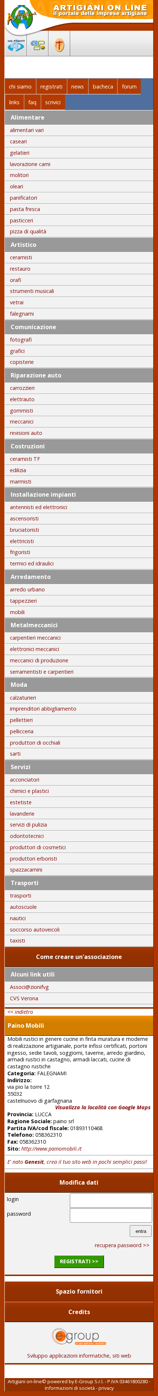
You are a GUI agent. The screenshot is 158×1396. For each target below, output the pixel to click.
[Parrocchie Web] (59, 54)
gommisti (21, 410)
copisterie (22, 361)
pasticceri (21, 220)
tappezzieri (23, 600)
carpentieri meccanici (35, 637)
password (19, 1213)
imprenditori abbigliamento (43, 708)
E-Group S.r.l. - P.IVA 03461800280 (111, 1381)
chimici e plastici (29, 790)
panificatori (23, 197)
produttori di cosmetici (38, 847)
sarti (15, 753)
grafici (17, 350)
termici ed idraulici (32, 563)
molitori (19, 175)
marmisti (20, 481)
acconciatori (24, 779)
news (77, 86)
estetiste (21, 802)
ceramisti (21, 257)
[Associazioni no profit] (16, 54)
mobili (17, 612)
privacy (106, 1388)
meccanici (21, 421)
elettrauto (22, 399)
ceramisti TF (25, 458)
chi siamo (20, 86)
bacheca (103, 86)
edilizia (18, 470)
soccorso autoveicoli (35, 929)
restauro (20, 268)
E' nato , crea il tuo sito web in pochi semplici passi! (77, 1161)
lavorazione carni (30, 164)
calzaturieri (23, 697)
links (14, 102)
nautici (18, 918)
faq (32, 102)
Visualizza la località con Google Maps (103, 1107)
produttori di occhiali (35, 742)
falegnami (22, 313)
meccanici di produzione (39, 660)
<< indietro (20, 1011)
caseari (18, 141)
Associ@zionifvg (29, 986)
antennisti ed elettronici (38, 507)
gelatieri (19, 152)
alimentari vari (27, 130)
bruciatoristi (24, 529)
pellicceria (21, 731)
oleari (16, 186)
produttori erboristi (33, 858)
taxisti (17, 940)
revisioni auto (26, 432)
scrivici (53, 102)
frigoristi (20, 552)
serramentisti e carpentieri (41, 671)
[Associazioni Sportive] (38, 54)
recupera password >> (122, 1245)
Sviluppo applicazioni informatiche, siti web (79, 1355)
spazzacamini (26, 869)
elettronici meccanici (34, 649)
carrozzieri (22, 387)
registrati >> (79, 1261)
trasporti (20, 895)
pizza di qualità (28, 231)
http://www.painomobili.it (51, 1148)
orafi (15, 279)
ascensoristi (24, 518)
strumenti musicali (32, 290)
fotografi (21, 339)
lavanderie (22, 813)
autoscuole (23, 906)
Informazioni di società (70, 1388)
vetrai (17, 302)
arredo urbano (27, 589)
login (13, 1199)
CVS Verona (24, 998)
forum (129, 86)
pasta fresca (25, 209)
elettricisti (22, 541)
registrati (51, 86)
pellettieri (21, 719)
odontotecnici (27, 835)
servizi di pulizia (28, 824)
